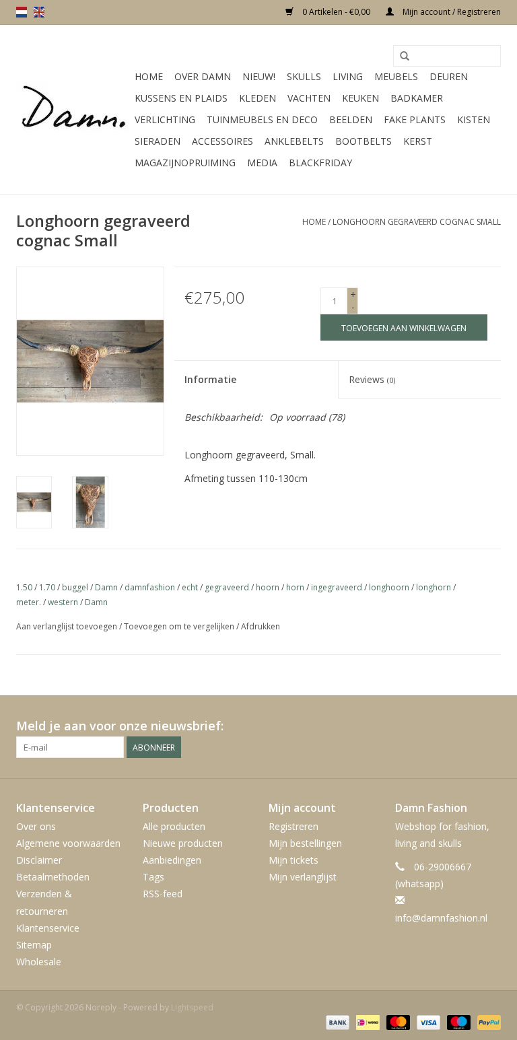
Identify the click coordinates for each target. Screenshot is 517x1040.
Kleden (257, 98)
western (63, 602)
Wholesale (38, 961)
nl (21, 12)
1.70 (47, 587)
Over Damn (202, 76)
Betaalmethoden (53, 876)
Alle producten (174, 826)
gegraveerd (227, 587)
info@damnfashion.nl (441, 917)
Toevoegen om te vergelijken (180, 626)
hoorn (267, 587)
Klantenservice (47, 928)
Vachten (309, 98)
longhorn (433, 587)
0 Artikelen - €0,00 (336, 12)
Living (348, 76)
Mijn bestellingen (305, 843)
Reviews (372, 379)
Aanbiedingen (172, 860)
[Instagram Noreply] (490, 726)
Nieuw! (258, 76)
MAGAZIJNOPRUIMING (185, 162)
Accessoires (222, 141)
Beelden (350, 119)
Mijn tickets (293, 860)
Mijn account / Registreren (451, 12)
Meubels (396, 76)
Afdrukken (260, 626)
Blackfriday (320, 162)
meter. (28, 602)
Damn (106, 587)
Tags (153, 876)
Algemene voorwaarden (68, 843)
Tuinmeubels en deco (262, 119)
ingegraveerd (336, 587)
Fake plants (415, 119)
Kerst (417, 141)
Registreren (293, 826)
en (39, 12)
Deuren (448, 76)
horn (295, 587)
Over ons (36, 826)
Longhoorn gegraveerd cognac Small (417, 222)
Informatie (210, 379)
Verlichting (165, 119)
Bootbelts (363, 141)
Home (149, 76)
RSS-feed (162, 893)
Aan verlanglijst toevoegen (66, 626)
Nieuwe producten (183, 843)
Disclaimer (39, 860)
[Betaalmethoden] (336, 1021)
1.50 (24, 587)
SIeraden (157, 141)
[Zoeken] (404, 56)
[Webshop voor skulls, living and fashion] (73, 109)
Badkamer (416, 98)
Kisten (473, 119)
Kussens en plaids (181, 98)
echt (190, 587)
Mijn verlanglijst (303, 876)
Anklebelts (294, 141)
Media (262, 162)
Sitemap (34, 944)
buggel (75, 587)
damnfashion (150, 587)
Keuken (360, 98)
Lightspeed (192, 1007)
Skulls (304, 76)
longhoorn (389, 587)
